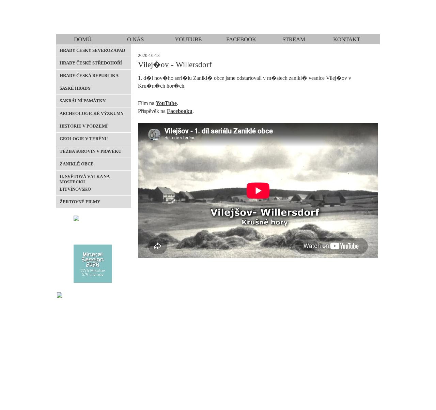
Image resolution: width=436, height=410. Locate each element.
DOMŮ (82, 39)
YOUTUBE (188, 39)
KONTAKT (346, 39)
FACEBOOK (241, 39)
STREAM (293, 39)
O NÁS (135, 39)
